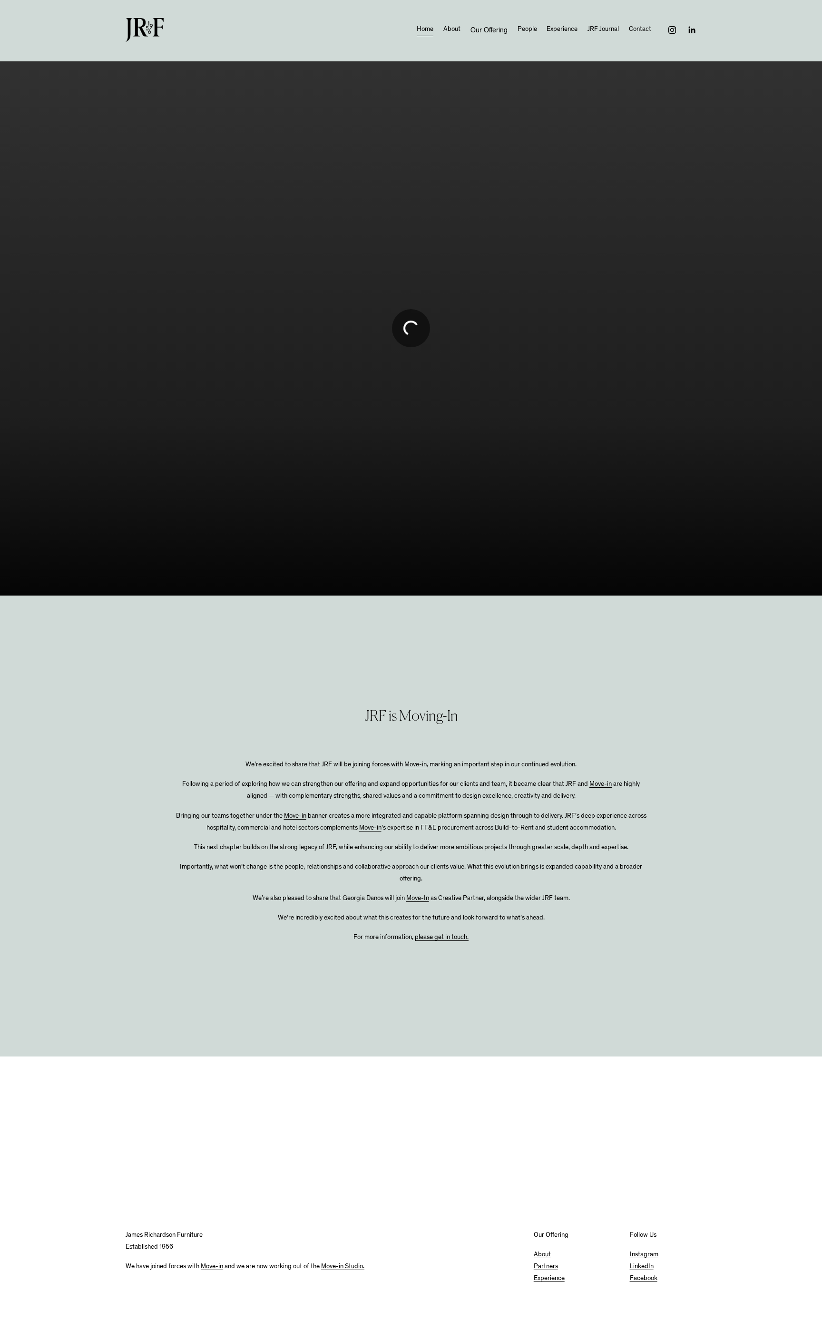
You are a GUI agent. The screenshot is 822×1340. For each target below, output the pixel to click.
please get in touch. (442, 937)
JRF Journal (603, 29)
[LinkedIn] (691, 30)
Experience (562, 29)
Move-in (415, 765)
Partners (546, 1266)
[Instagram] (672, 30)
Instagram (644, 1255)
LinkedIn (642, 1266)
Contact (640, 29)
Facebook (643, 1278)
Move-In (417, 898)
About (451, 29)
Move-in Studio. (342, 1266)
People (527, 29)
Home (425, 29)
